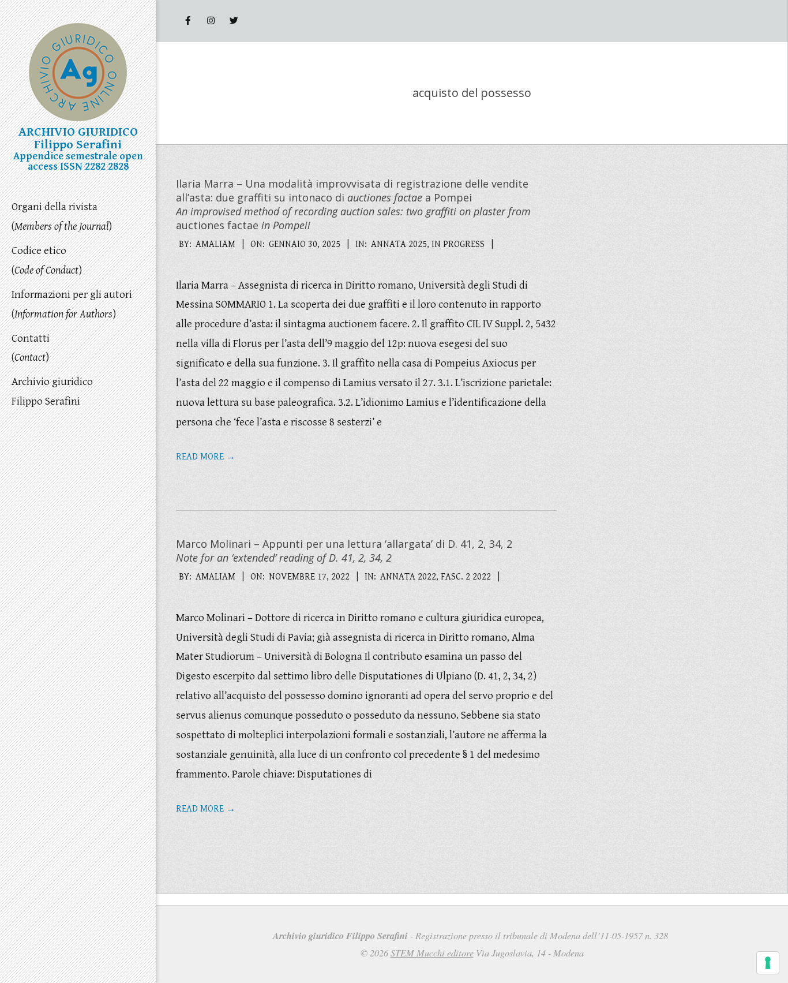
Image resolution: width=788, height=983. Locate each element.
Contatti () (31, 348)
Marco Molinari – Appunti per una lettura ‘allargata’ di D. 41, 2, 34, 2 (344, 551)
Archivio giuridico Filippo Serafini (52, 391)
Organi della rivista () (62, 216)
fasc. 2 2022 (466, 576)
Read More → (205, 456)
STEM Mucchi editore (432, 953)
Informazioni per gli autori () (72, 304)
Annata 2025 (399, 244)
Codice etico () (47, 260)
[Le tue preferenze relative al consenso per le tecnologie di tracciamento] (768, 963)
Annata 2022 (408, 576)
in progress (458, 244)
